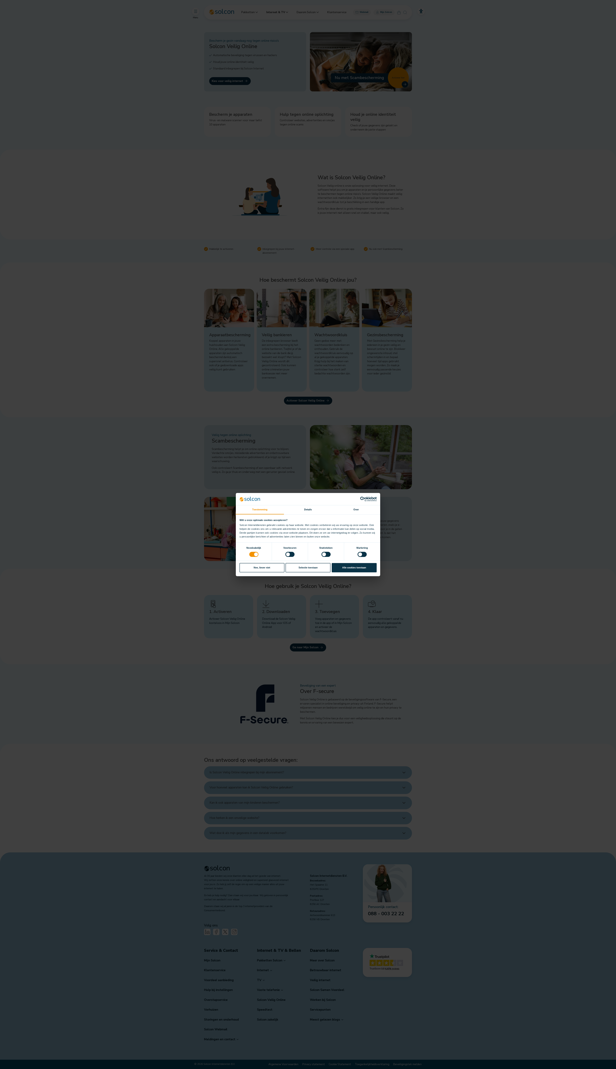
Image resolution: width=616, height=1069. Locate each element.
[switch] (290, 554)
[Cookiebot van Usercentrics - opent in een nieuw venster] (363, 499)
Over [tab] (356, 509)
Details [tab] (308, 509)
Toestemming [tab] (259, 509)
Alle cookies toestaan (354, 567)
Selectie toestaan (308, 567)
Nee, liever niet (262, 567)
